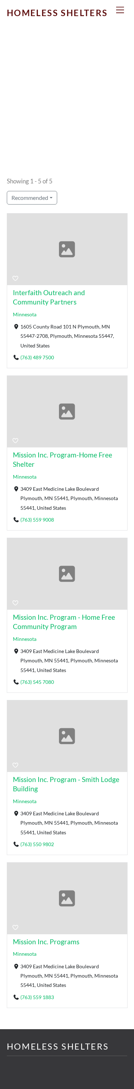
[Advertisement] (67, 104)
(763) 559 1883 (37, 997)
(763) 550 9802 (37, 844)
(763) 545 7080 (37, 682)
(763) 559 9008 (37, 520)
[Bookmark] (15, 278)
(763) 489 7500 (37, 358)
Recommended (29, 197)
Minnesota (24, 314)
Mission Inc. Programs (46, 941)
